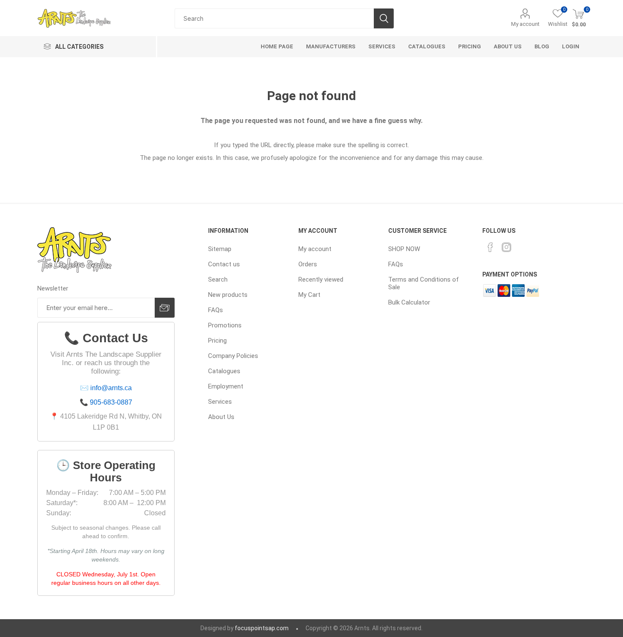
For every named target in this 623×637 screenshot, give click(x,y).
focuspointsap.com (262, 628)
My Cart (309, 295)
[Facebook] (490, 247)
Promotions (225, 325)
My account (525, 24)
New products (228, 295)
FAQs (215, 310)
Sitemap (219, 249)
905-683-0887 (111, 402)
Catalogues (224, 371)
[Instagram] (506, 247)
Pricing (217, 340)
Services (220, 401)
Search (384, 18)
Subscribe (165, 308)
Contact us (224, 264)
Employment (225, 386)
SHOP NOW (404, 249)
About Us (221, 417)
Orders (307, 264)
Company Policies (233, 356)
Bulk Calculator (409, 302)
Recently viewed (320, 279)
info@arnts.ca (111, 387)
